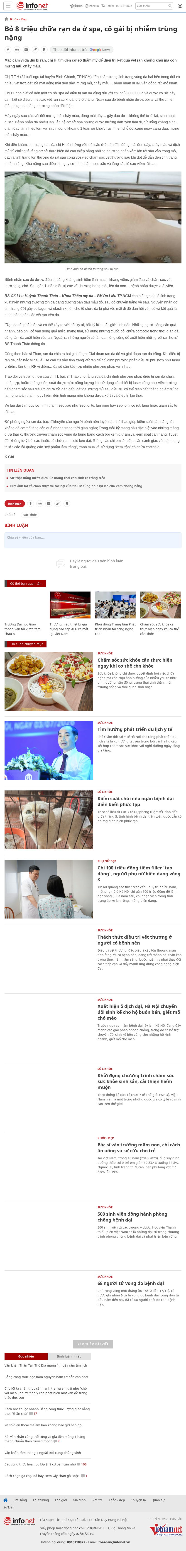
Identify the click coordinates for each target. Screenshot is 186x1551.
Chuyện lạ (138, 1500)
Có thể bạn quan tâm (26, 583)
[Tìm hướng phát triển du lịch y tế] (49, 750)
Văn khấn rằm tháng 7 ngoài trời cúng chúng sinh (43, 1453)
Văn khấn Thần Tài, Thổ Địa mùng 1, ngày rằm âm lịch (46, 1365)
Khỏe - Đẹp (18, 19)
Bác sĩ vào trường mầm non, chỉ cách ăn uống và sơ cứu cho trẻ (139, 1148)
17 (35, 1413)
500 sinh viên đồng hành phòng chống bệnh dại (132, 1217)
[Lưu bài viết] (44, 49)
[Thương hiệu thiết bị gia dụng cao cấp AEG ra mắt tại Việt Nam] (70, 605)
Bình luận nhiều (69, 1356)
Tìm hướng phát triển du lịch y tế (135, 729)
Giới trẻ (97, 1500)
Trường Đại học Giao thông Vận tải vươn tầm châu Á (22, 629)
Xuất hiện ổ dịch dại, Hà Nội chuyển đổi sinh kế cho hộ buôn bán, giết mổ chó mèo (139, 1012)
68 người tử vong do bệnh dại (131, 1283)
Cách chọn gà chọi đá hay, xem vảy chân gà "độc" (42, 1476)
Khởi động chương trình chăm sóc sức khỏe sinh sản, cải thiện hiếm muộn (136, 1081)
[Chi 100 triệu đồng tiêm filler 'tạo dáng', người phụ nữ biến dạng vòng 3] (49, 889)
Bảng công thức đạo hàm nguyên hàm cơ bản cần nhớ (46, 1377)
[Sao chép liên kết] (35, 49)
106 (83, 1464)
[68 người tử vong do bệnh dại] (49, 1304)
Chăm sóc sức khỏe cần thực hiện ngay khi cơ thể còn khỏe (159, 629)
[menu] (8, 6)
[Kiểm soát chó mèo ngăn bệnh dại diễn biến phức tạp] (49, 819)
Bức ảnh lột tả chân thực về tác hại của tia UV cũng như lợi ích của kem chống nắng (76, 486)
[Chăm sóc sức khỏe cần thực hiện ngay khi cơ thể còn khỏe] (160, 605)
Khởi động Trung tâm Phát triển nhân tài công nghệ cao (115, 629)
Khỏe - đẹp (116, 1500)
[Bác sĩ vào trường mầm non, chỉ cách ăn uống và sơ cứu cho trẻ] (49, 1166)
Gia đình (79, 1500)
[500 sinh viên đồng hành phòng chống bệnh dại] (49, 1235)
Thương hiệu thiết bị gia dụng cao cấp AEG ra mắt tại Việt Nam (69, 629)
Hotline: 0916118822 (118, 6)
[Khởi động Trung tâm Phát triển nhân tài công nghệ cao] (115, 605)
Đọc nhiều (26, 1356)
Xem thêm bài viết (93, 1344)
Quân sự (158, 1500)
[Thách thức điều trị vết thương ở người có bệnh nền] (49, 958)
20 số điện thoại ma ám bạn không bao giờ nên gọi (43, 1425)
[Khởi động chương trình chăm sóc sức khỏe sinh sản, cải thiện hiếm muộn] (49, 1096)
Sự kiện (9, 1507)
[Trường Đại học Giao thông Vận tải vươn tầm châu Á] (25, 605)
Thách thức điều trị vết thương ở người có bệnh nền (135, 940)
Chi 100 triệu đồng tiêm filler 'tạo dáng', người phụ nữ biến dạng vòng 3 (139, 874)
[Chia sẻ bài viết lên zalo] (17, 49)
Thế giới (61, 1500)
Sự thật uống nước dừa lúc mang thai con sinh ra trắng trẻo (57, 478)
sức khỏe (30, 515)
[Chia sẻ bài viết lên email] (26, 49)
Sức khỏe (105, 653)
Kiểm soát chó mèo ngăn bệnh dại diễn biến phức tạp (136, 801)
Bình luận (14, 504)
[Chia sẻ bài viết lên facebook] (8, 49)
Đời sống (20, 1500)
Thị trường (41, 1500)
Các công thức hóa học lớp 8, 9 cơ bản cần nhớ (40, 1464)
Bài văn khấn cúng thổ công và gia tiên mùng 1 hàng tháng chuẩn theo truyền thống (45, 1438)
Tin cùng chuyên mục (26, 644)
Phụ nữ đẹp (107, 861)
